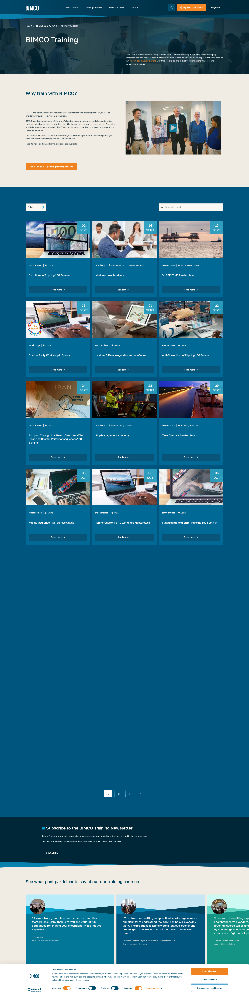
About (135, 7)
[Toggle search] (171, 7)
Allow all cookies (209, 971)
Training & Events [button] (93, 7)
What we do (72, 7)
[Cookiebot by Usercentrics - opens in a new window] (34, 990)
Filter (30, 207)
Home (29, 26)
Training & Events (46, 26)
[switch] (92, 988)
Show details (153, 988)
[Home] (32, 7)
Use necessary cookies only (209, 988)
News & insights (116, 7)
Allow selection (210, 980)
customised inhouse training (142, 60)
